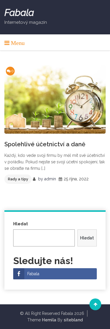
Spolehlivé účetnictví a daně (44, 144)
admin (50, 179)
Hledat (20, 223)
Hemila (49, 320)
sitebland (73, 320)
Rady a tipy (18, 179)
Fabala (19, 12)
